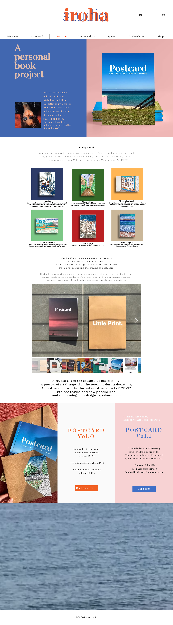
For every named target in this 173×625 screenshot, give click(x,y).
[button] (140, 14)
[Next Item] (136, 320)
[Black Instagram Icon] (163, 14)
